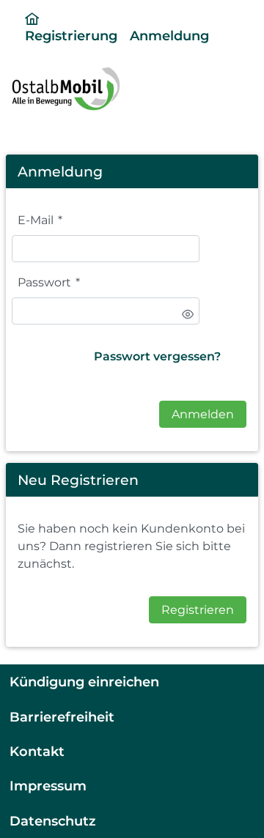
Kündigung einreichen (84, 681)
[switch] (188, 314)
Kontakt (37, 751)
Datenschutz (53, 820)
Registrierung (71, 35)
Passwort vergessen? (157, 356)
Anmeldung (169, 35)
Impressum (48, 785)
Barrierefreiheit (62, 716)
